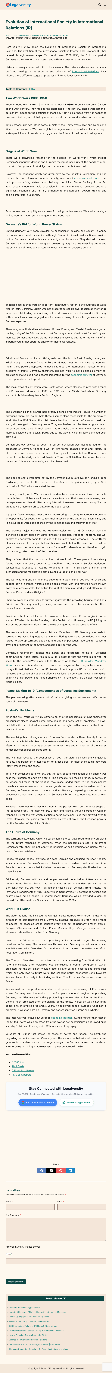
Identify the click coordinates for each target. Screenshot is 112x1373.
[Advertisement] (56, 281)
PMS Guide (18, 1066)
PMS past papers (21, 1074)
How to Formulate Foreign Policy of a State (28, 1335)
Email (60, 1201)
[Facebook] (41, 1170)
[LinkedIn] (70, 1170)
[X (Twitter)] (51, 1170)
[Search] (99, 4)
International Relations (85, 71)
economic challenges (86, 178)
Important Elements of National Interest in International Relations (37, 1312)
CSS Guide (18, 1062)
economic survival (81, 374)
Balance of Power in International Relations (28, 1340)
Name (9, 1201)
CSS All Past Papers (23, 1070)
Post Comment (15, 1281)
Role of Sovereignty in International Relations (29, 1317)
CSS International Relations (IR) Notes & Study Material (33, 1326)
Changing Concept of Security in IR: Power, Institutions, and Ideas (38, 1349)
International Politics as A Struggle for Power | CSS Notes (34, 1344)
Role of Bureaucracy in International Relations (29, 1321)
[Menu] (105, 5)
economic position (62, 1017)
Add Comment (13, 1215)
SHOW (31, 89)
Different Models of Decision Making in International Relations (36, 1330)
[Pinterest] (61, 1170)
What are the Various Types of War (24, 1307)
